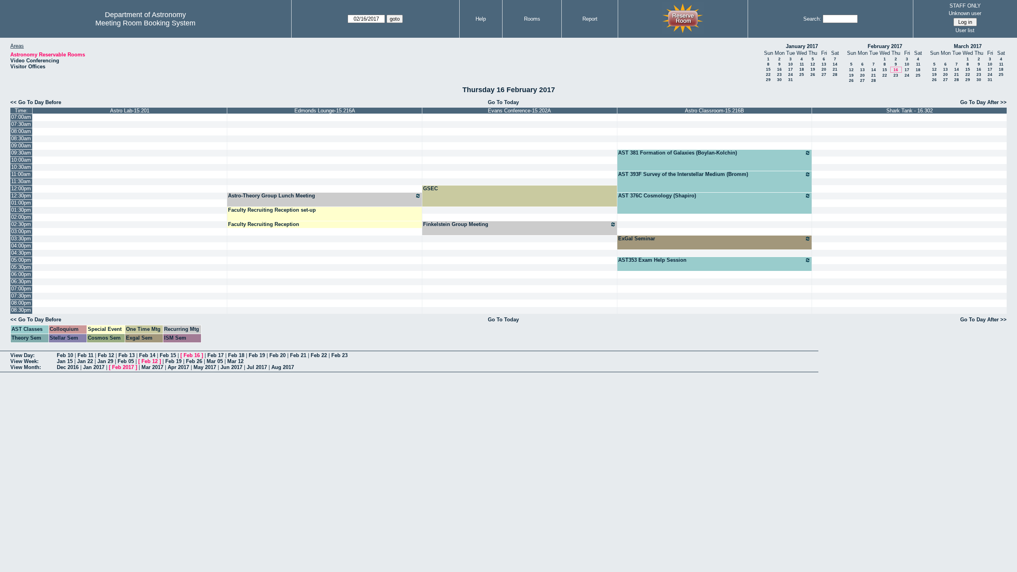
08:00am (21, 131)
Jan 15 (65, 361)
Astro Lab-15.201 (129, 111)
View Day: (22, 355)
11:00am (21, 174)
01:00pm (21, 203)
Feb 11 (85, 355)
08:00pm (21, 303)
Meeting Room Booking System (145, 23)
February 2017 (885, 46)
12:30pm (21, 196)
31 (790, 79)
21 (835, 69)
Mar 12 (235, 361)
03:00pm (21, 231)
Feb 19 (257, 355)
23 (779, 74)
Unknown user (965, 13)
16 (779, 69)
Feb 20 (277, 355)
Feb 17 (215, 355)
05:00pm (21, 260)
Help (481, 19)
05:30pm (21, 267)
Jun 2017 (231, 367)
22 (768, 74)
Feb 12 (106, 355)
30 (779, 79)
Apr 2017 (178, 367)
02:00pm (21, 217)
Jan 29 (105, 361)
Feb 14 (147, 355)
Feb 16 (192, 355)
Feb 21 (298, 355)
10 (790, 64)
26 (812, 74)
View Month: (25, 367)
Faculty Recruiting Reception (263, 224)
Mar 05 (215, 361)
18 (801, 69)
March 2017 (968, 46)
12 (812, 64)
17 (790, 69)
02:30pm (21, 224)
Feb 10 (65, 355)
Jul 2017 (257, 367)
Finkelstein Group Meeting (455, 224)
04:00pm (21, 246)
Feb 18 (236, 355)
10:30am (21, 167)
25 (801, 74)
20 (824, 69)
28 (835, 74)
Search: (812, 19)
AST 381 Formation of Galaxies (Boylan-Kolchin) (677, 153)
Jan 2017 (93, 367)
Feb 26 (194, 361)
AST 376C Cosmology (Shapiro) (657, 196)
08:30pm (21, 310)
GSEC (430, 188)
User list (964, 30)
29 (768, 79)
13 (824, 64)
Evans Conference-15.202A (519, 111)
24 (790, 74)
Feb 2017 (123, 367)
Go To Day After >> (983, 102)
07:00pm (21, 289)
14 (835, 64)
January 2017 (802, 46)
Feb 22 (319, 355)
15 (768, 69)
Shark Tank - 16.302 (909, 111)
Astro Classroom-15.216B (714, 111)
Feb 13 (126, 355)
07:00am (21, 117)
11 (802, 64)
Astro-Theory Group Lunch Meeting (271, 196)
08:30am (21, 138)
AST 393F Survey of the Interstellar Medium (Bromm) (683, 174)
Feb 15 (168, 355)
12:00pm (21, 188)
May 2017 (204, 367)
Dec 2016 (68, 367)
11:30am (21, 181)
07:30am (21, 124)
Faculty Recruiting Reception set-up (272, 210)
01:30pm (21, 210)
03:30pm (21, 239)
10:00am (21, 160)
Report (589, 19)
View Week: (24, 361)
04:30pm (21, 253)
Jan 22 (85, 361)
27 (824, 74)
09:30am (21, 153)
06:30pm (21, 281)
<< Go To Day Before (35, 102)
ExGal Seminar (636, 239)
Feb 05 (126, 361)
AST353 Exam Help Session (652, 260)
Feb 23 (339, 355)
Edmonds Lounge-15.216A (324, 111)
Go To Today (503, 102)
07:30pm (21, 296)
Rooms (532, 19)
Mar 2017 (152, 367)
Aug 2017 (282, 367)
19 (812, 69)
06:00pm (21, 274)
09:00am (21, 146)
